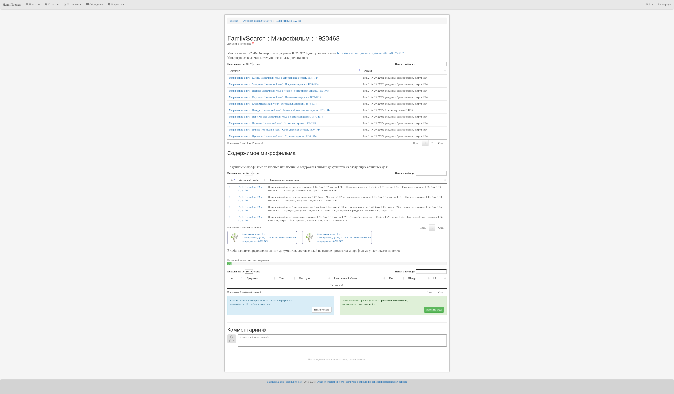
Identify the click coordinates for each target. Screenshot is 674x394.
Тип (281, 278)
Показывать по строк (243, 64)
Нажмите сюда (321, 309)
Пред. (416, 143)
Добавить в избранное (239, 43)
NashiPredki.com (275, 381)
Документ (252, 278)
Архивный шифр (249, 180)
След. (441, 143)
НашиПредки (12, 4)
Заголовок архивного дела (284, 180)
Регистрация (664, 4)
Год (391, 278)
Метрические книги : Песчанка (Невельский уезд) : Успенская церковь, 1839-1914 (272, 123)
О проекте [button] (116, 4)
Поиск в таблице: (405, 64)
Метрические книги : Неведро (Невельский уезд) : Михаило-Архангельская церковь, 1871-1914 (279, 110)
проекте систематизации (393, 300)
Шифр (411, 278)
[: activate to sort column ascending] (438, 278)
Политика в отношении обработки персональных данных (376, 381)
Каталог (235, 70)
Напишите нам (294, 381)
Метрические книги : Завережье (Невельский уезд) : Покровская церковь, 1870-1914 (274, 84)
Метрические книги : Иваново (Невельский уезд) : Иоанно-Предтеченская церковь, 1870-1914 (279, 90)
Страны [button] (52, 4)
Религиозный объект (345, 278)
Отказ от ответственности (330, 381)
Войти (649, 4)
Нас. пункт (305, 278)
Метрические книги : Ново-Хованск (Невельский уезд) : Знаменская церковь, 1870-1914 (276, 116)
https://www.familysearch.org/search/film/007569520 (371, 53)
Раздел (368, 70)
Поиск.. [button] (33, 4)
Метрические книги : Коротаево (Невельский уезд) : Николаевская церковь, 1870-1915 (275, 97)
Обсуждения (96, 4)
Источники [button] (72, 4)
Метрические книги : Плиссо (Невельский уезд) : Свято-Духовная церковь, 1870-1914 (274, 129)
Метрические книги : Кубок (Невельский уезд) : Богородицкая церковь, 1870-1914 (273, 103)
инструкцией (366, 304)
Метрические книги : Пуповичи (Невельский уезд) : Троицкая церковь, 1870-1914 (272, 136)
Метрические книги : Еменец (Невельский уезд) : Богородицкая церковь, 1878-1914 (273, 77)
